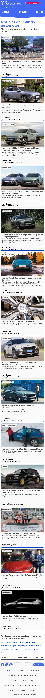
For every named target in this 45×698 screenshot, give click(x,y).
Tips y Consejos (33, 649)
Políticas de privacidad (15, 675)
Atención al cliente (19, 670)
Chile (13, 685)
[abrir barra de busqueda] (25, 3)
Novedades (6, 38)
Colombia (20, 685)
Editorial (8, 8)
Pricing (26, 675)
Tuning (5, 466)
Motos (38, 646)
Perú (17, 690)
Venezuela (32, 690)
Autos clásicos (18, 642)
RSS (32, 680)
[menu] (42, 3)
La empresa (8, 670)
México (12, 690)
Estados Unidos (36, 685)
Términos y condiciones (33, 670)
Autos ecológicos (9, 425)
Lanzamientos (8, 81)
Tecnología (14, 649)
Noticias (14, 8)
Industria (5, 297)
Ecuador (27, 685)
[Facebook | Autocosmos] (2, 664)
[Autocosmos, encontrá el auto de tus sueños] (11, 3)
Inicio (3, 8)
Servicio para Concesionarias (20, 680)
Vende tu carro (33, 3)
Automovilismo (6, 642)
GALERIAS (39, 12)
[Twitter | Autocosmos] (6, 664)
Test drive (6, 339)
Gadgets (13, 646)
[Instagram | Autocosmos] (11, 664)
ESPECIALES (22, 12)
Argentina (6, 685)
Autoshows (6, 551)
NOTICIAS (5, 12)
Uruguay (24, 690)
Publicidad (33, 675)
